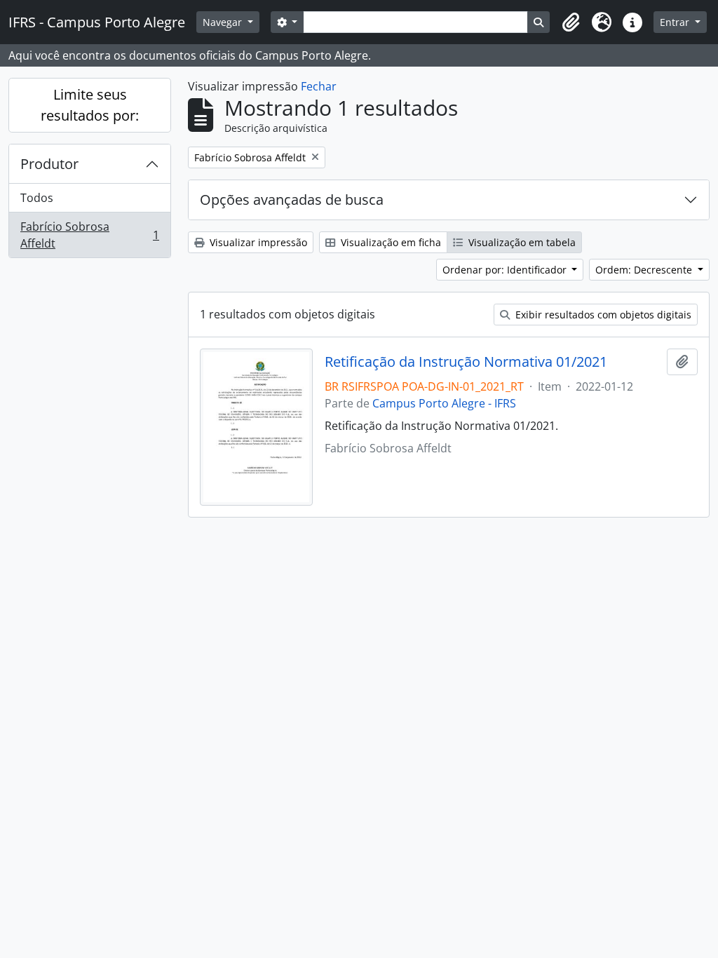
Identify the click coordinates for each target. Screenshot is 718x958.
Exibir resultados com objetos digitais (602, 314)
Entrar (676, 22)
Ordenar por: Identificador (505, 269)
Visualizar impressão (257, 242)
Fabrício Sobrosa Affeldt (89, 235)
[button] (570, 22)
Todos (36, 197)
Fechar (319, 86)
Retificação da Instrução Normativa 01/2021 (466, 361)
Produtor (49, 163)
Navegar (224, 22)
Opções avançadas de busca (292, 199)
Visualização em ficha (389, 242)
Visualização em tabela (521, 242)
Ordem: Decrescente (645, 269)
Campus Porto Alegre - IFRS (444, 403)
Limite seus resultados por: (90, 105)
